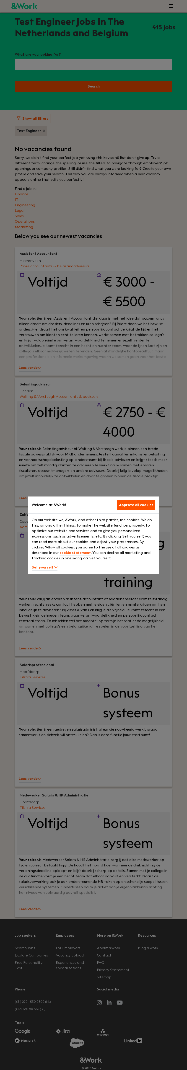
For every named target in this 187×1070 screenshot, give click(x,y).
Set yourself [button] (43, 567)
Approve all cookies (136, 505)
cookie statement (75, 553)
